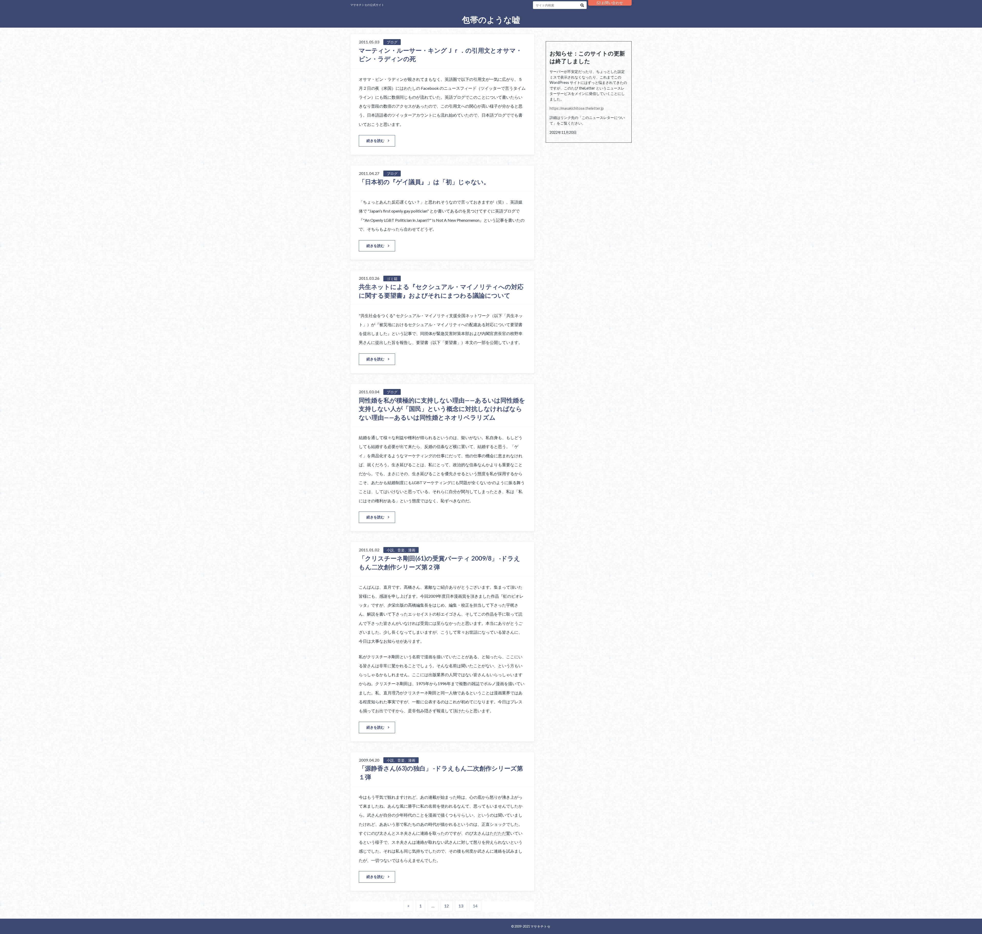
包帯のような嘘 (491, 20)
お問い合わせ (612, 3)
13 (461, 905)
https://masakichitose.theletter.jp (577, 108)
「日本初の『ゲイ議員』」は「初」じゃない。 (424, 181)
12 (446, 905)
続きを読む (375, 140)
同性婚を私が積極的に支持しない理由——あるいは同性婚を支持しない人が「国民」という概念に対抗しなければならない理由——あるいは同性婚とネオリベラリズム (442, 408)
